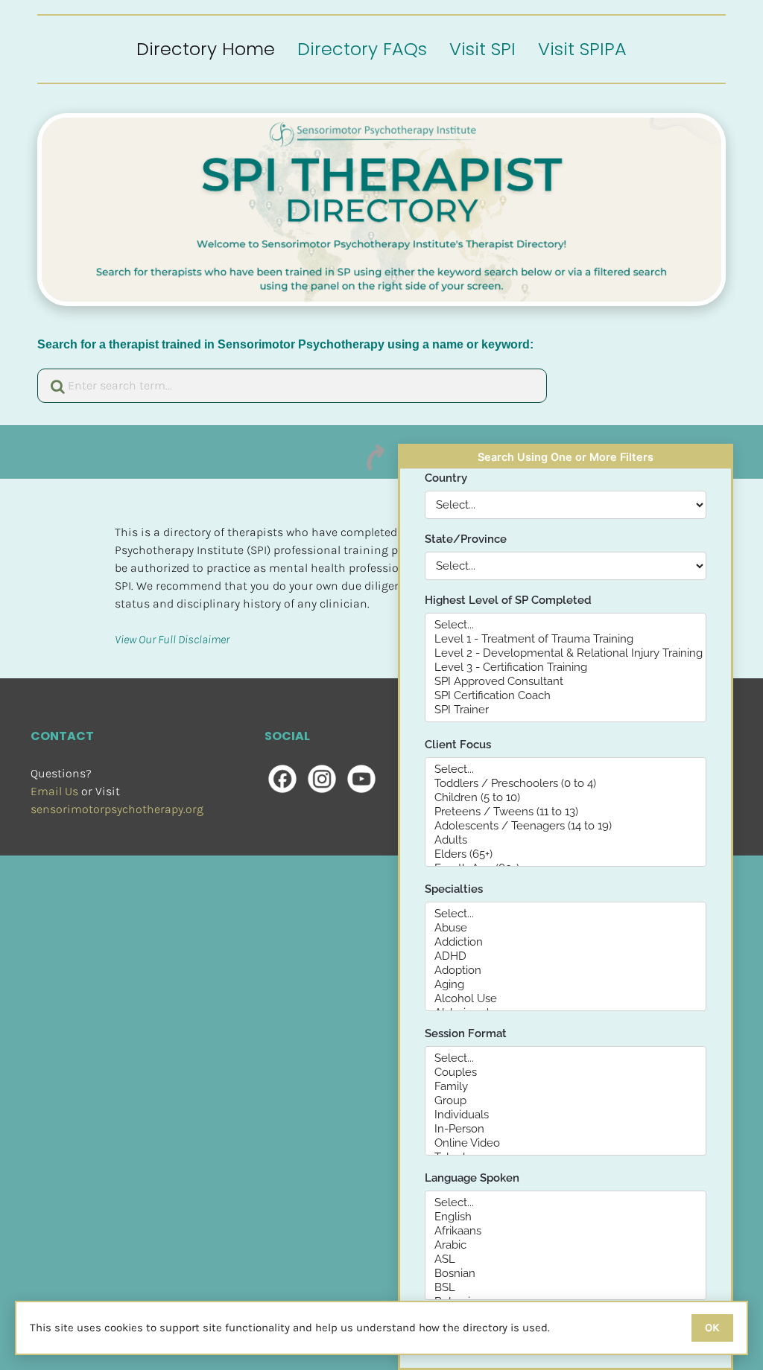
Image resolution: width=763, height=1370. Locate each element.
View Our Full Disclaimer (172, 639)
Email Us (54, 791)
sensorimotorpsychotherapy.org (117, 809)
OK (712, 1327)
